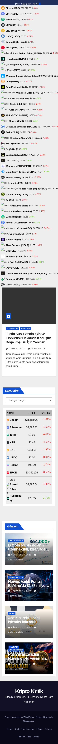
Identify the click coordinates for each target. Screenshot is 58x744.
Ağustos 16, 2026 (21, 591)
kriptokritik (38, 349)
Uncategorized (16, 541)
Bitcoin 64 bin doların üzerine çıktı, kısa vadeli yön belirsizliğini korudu (28, 549)
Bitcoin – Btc (25, 737)
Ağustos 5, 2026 (21, 664)
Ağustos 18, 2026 (21, 555)
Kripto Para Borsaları (24, 729)
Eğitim (40, 729)
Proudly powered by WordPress (19, 717)
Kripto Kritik (29, 691)
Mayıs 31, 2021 (17, 349)
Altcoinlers (12, 329)
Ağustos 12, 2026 (21, 627)
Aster (12, 613)
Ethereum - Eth (16, 577)
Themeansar (28, 721)
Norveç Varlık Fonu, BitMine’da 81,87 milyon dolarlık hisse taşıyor (28, 585)
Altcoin (48, 729)
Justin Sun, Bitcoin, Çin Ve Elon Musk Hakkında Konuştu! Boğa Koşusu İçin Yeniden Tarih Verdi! (28, 340)
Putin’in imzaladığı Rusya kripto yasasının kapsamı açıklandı (27, 658)
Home (9, 729)
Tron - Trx (25, 329)
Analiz (36, 737)
